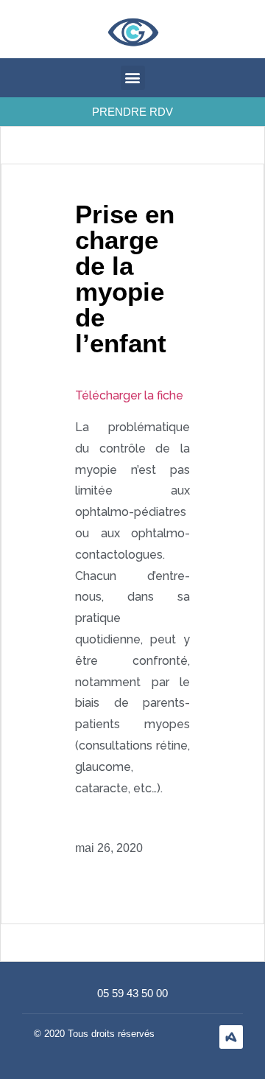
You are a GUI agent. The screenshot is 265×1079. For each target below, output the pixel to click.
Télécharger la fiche (129, 395)
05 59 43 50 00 (132, 993)
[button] (133, 78)
